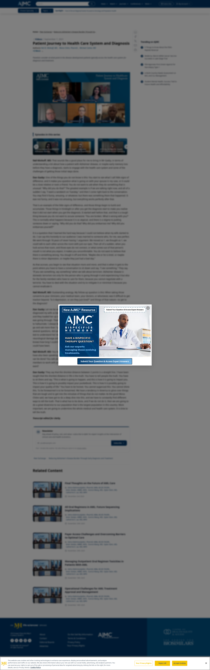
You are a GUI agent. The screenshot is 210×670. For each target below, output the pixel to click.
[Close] (206, 663)
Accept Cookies (180, 663)
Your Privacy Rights (143, 663)
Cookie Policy (35, 667)
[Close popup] (148, 308)
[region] (105, 663)
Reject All (162, 663)
